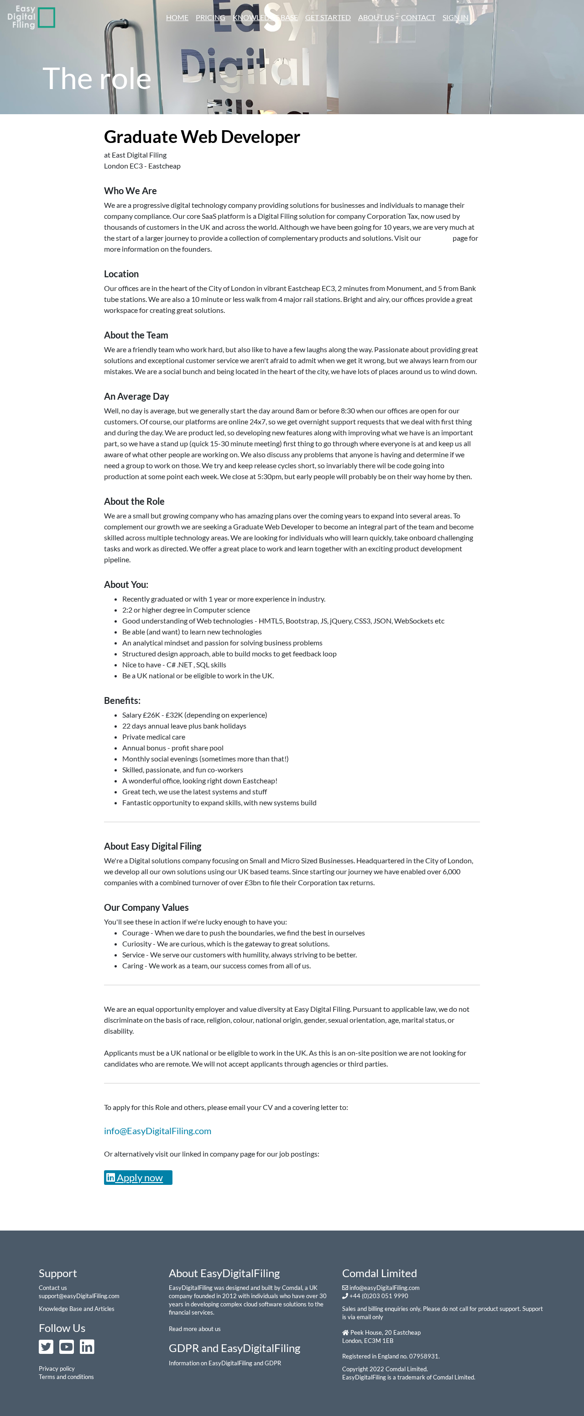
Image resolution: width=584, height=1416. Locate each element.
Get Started (328, 17)
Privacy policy (57, 1368)
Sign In (456, 17)
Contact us (53, 1287)
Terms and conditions (66, 1376)
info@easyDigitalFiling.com (384, 1287)
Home (179, 16)
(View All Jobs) (191, 154)
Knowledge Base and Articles (77, 1308)
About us (376, 17)
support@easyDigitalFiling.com (79, 1296)
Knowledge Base (265, 17)
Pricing (210, 17)
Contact (418, 17)
